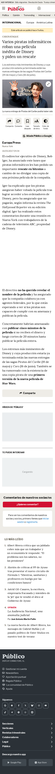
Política (5, 15)
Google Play (15, 762)
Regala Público (13, 681)
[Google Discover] (12, 705)
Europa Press (11, 142)
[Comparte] (9, 121)
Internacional (44, 15)
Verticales (7, 728)
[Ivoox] (32, 712)
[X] (25, 705)
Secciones (7, 723)
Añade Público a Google (39, 136)
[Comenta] (18, 121)
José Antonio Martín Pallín (23, 619)
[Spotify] (18, 712)
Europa (30, 22)
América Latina (44, 22)
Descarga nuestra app (14, 754)
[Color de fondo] (45, 121)
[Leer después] (27, 121)
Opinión (16, 15)
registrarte (31, 522)
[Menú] (3, 8)
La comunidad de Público (19, 685)
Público (13, 657)
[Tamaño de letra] (36, 121)
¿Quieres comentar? (27, 504)
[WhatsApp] (25, 712)
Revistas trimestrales (13, 732)
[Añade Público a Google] (5, 705)
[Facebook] (18, 705)
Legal (5, 741)
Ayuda (8, 689)
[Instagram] (39, 705)
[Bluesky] (32, 705)
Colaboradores (10, 737)
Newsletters (11, 673)
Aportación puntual (15, 677)
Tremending (29, 15)
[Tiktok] (5, 712)
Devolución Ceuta (35, 2)
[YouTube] (46, 705)
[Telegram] (12, 712)
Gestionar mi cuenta (16, 669)
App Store (42, 762)
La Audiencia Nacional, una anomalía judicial (25, 613)
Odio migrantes (21, 2)
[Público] (22, 8)
